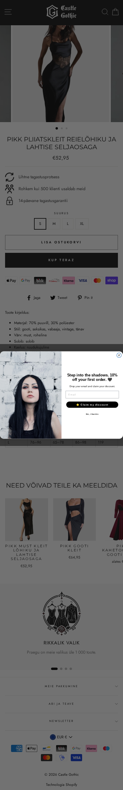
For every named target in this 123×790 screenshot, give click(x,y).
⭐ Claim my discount (92, 404)
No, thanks (92, 414)
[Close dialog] (119, 355)
